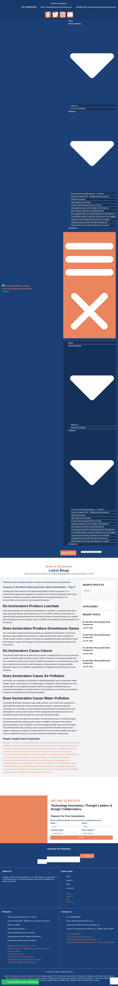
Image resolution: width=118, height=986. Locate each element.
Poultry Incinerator (26, 772)
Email (84, 823)
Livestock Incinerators (60, 752)
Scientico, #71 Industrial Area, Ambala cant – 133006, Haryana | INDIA (90, 929)
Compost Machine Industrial (39, 752)
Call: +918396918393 (73, 917)
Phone (49, 855)
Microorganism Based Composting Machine (87, 211)
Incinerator (35, 574)
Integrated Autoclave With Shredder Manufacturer (89, 222)
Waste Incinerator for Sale (46, 769)
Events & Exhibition (78, 109)
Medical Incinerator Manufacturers (17, 746)
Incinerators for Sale (22, 763)
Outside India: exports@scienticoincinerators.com (83, 925)
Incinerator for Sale (66, 769)
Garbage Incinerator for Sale (14, 743)
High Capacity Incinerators (81, 202)
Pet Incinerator (57, 763)
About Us (74, 106)
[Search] (106, 552)
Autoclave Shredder (54, 760)
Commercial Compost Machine (48, 757)
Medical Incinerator (78, 199)
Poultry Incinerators (21, 766)
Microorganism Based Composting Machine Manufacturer (93, 214)
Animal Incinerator (27, 757)
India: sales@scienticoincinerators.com (79, 921)
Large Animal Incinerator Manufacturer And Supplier (90, 219)
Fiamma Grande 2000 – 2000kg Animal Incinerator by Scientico (28, 921)
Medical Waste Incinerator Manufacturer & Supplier (90, 225)
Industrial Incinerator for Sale (33, 760)
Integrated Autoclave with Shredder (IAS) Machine (90, 208)
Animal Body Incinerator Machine (40, 743)
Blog (67, 884)
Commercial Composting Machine (61, 749)
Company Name (57, 830)
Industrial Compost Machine (14, 752)
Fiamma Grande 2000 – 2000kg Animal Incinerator (90, 196)
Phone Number (88, 830)
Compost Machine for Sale (35, 749)
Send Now (81, 837)
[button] (89, 285)
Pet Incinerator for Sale (41, 763)
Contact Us (72, 228)
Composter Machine (43, 772)
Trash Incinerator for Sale (43, 754)
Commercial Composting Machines (17, 754)
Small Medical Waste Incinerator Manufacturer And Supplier (93, 217)
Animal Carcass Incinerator (67, 743)
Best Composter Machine (24, 769)
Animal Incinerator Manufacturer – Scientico (87, 194)
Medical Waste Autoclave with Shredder (48, 746)
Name (53, 823)
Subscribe (87, 856)
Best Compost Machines (58, 766)
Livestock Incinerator (38, 766)
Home (70, 21)
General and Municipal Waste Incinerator (86, 205)
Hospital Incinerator (63, 754)
